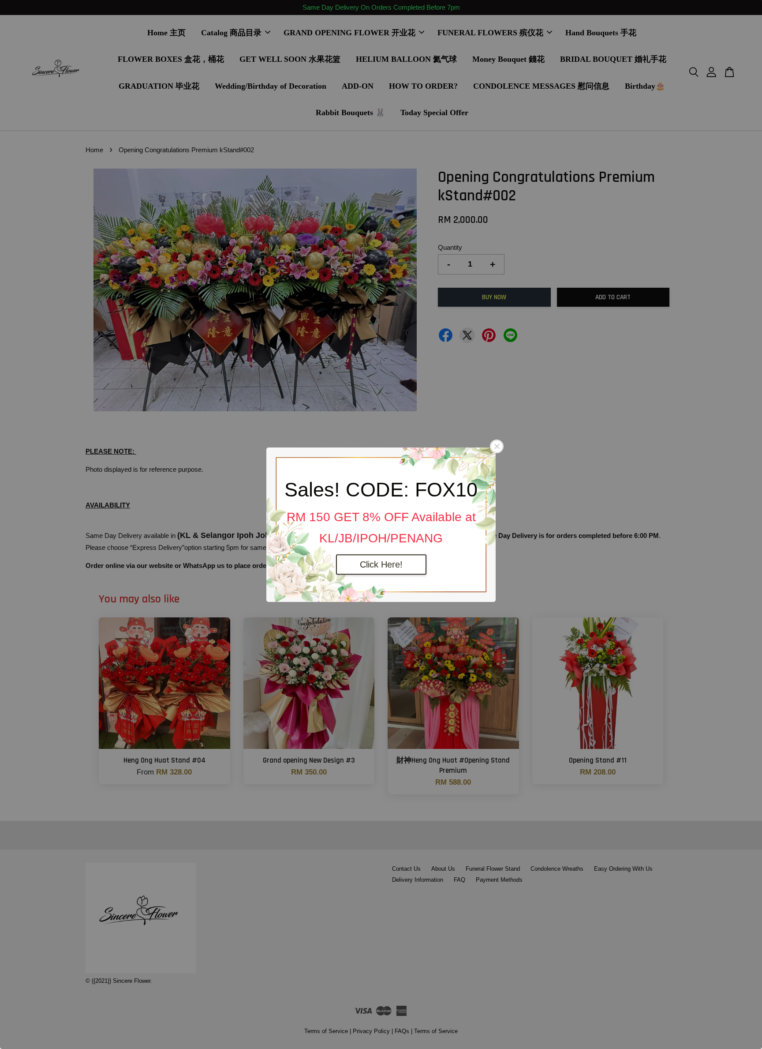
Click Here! (381, 564)
